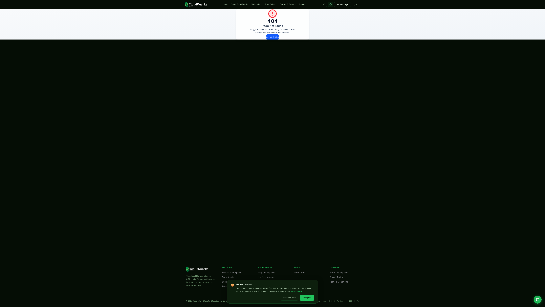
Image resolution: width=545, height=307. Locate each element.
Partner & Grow (287, 4)
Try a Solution (271, 4)
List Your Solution (266, 277)
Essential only (289, 297)
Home (225, 4)
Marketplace (256, 4)
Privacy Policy (297, 291)
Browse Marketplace (232, 272)
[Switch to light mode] (330, 4)
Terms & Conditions (339, 282)
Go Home (274, 37)
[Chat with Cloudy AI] (538, 300)
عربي (356, 4)
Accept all (307, 297)
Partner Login (342, 4)
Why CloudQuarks (266, 272)
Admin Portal (299, 272)
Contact (302, 4)
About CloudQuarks (239, 4)
